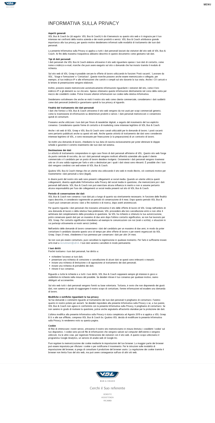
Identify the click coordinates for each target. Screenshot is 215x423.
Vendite (107, 394)
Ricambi (108, 400)
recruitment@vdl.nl (69, 243)
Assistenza (107, 397)
